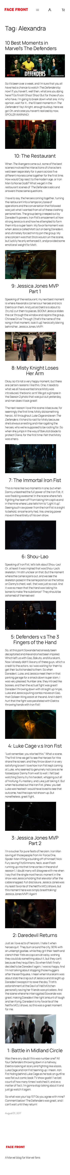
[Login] (49, 9)
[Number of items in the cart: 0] (63, 9)
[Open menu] (38, 10)
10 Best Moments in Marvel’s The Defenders (31, 45)
